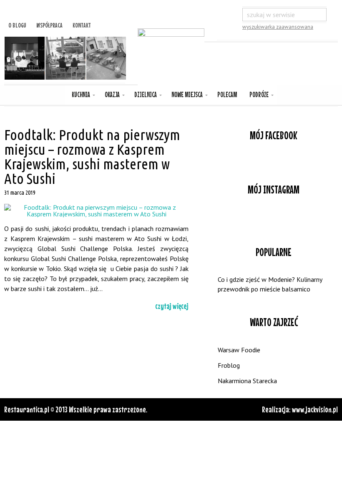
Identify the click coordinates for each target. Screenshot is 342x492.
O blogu (17, 24)
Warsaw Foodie (239, 350)
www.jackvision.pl (315, 409)
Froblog (229, 365)
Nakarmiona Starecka (247, 381)
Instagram (273, 217)
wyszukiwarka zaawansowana (277, 26)
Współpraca (49, 24)
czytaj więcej (172, 306)
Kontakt (82, 24)
